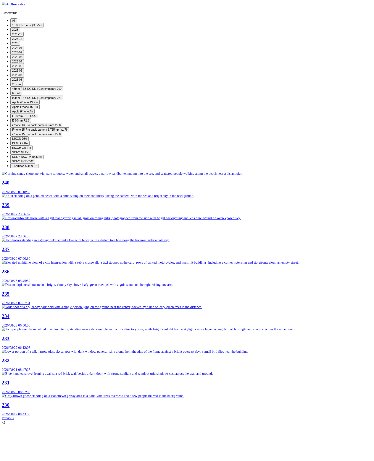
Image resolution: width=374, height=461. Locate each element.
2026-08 (17, 79)
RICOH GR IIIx (21, 147)
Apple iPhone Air (22, 111)
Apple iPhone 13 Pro (25, 102)
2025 (15, 29)
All (13, 20)
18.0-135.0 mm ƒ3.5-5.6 (27, 25)
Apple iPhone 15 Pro (25, 107)
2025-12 (17, 38)
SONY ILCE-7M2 (23, 161)
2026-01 (17, 48)
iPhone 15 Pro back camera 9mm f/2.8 (36, 134)
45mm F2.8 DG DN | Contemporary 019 (36, 88)
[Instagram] (34, 457)
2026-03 (17, 57)
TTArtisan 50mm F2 (24, 166)
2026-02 (17, 52)
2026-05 (17, 66)
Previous (8, 418)
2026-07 (17, 75)
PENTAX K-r (20, 143)
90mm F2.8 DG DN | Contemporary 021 (36, 97)
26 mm (16, 84)
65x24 (16, 93)
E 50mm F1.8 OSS (24, 116)
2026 (15, 43)
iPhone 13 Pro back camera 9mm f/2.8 (36, 125)
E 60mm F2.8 (20, 120)
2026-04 (17, 61)
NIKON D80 (19, 138)
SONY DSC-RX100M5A (27, 156)
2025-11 (17, 34)
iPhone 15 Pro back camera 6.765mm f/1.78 (40, 129)
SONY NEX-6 (20, 152)
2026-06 (17, 70)
